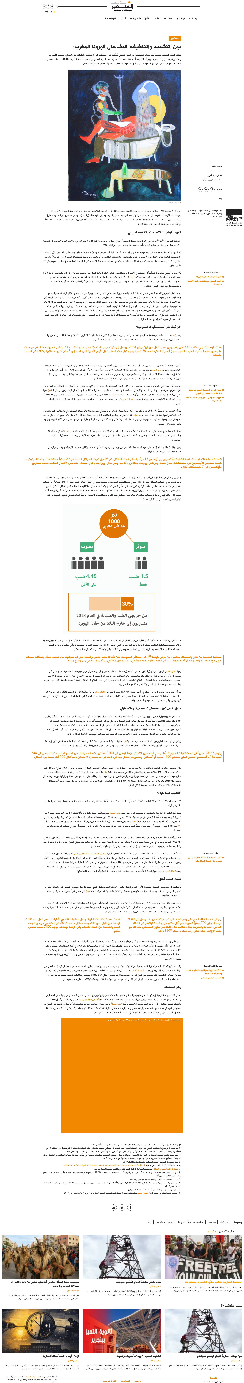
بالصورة (137, 18)
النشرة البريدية (110, 1380)
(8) (125, 741)
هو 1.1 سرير (128, 399)
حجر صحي (211, 1222)
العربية (54, 12)
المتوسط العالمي (138, 970)
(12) (88, 891)
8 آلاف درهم (100, 691)
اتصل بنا (125, 1380)
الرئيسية (193, 18)
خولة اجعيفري (73, 1290)
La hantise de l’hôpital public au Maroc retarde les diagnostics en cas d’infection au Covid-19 (104, 1165)
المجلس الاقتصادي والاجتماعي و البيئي (90, 853)
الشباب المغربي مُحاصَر (211, 977)
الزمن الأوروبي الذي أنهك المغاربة (61, 1356)
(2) (132, 277)
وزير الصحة (156, 370)
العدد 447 (224, 1222)
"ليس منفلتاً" (116, 1004)
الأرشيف (111, 18)
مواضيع (181, 18)
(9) (105, 772)
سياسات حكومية (195, 1222)
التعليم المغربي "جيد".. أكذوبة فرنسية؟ (138, 1356)
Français (50, 12)
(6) (68, 431)
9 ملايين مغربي (143, 1193)
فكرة (156, 18)
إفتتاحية (168, 18)
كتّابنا (123, 18)
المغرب (213, 1231)
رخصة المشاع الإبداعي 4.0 (32, 1377)
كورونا (171, 1222)
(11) (179, 826)
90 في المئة (172, 671)
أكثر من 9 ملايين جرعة (89, 999)
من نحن (137, 1380)
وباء (149, 1222)
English (46, 12)
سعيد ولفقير (215, 175)
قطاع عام (181, 1222)
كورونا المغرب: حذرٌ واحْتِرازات (208, 276)
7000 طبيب (170, 871)
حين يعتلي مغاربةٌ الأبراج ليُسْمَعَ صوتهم (138, 1281)
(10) (134, 821)
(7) (115, 490)
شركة (136, 415)
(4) (49, 390)
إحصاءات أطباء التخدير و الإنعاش (165, 1168)
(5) (113, 394)
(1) (63, 256)
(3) (174, 335)
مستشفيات (160, 1222)
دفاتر (147, 18)
